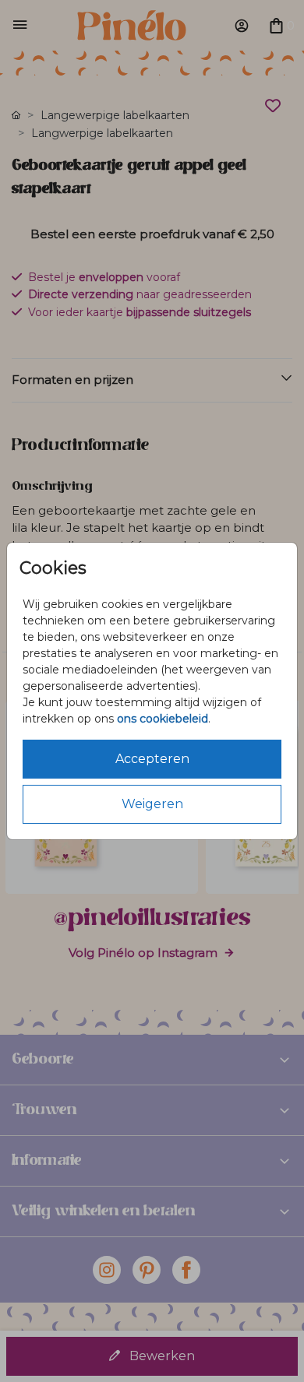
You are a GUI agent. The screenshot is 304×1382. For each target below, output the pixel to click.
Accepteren (152, 758)
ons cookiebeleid (162, 719)
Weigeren (152, 803)
